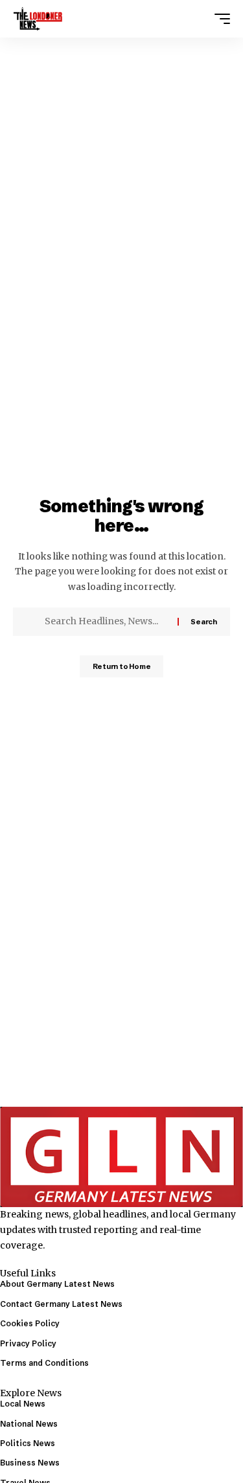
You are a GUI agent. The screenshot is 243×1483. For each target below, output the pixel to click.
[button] (219, 19)
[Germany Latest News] (38, 18)
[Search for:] (106, 621)
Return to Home (122, 666)
